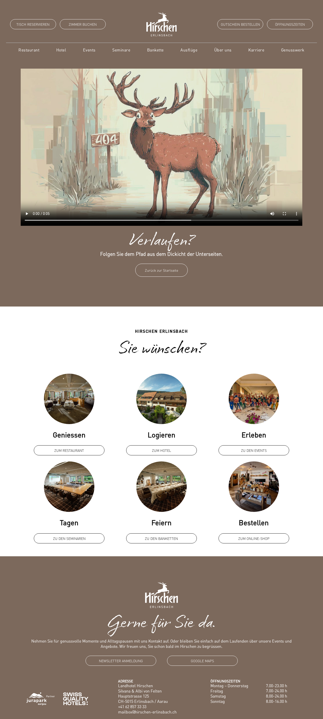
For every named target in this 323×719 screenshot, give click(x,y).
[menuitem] (29, 50)
